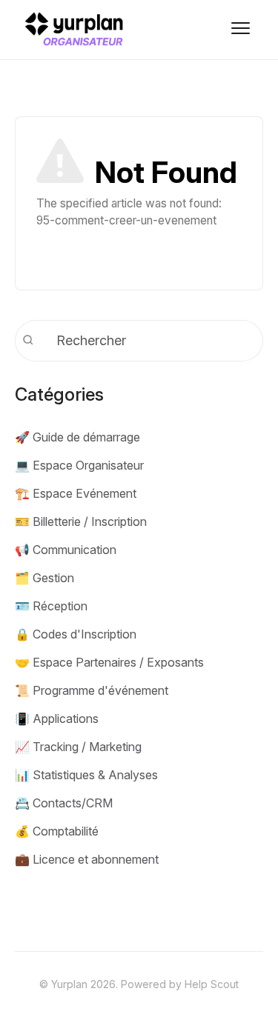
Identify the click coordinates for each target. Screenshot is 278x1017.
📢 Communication (65, 549)
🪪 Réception (51, 605)
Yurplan (69, 984)
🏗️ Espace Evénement (75, 493)
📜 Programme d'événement (91, 690)
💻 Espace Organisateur (79, 465)
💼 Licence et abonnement (87, 859)
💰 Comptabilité (57, 831)
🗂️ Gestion (44, 577)
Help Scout (212, 984)
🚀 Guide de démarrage (77, 437)
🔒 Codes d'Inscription (75, 634)
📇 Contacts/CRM (64, 803)
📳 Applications (57, 718)
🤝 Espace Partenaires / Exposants (109, 662)
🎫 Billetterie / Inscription (81, 521)
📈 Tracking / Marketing (78, 746)
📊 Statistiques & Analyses (86, 774)
